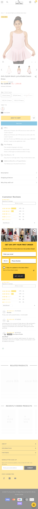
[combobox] (5, 261)
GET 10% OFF (19, 276)
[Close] (34, 230)
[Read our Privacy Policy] (34, 270)
